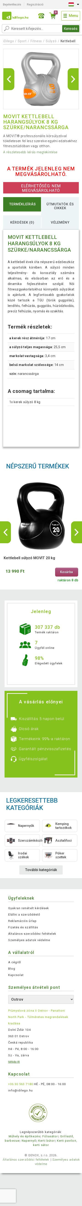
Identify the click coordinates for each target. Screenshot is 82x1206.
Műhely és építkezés (24, 1136)
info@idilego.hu (20, 1090)
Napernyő (29, 1140)
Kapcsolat (16, 975)
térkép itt (14, 1061)
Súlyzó (51, 41)
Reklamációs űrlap (22, 921)
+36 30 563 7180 (20, 1084)
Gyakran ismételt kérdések (28, 908)
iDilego (8, 41)
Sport (22, 41)
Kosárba (66, 572)
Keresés (70, 28)
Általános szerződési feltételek (32, 933)
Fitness (36, 41)
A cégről (14, 962)
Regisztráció (35, 4)
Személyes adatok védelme (29, 940)
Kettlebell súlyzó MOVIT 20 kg (29, 558)
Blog (11, 968)
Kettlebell (68, 41)
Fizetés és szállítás (23, 927)
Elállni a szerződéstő (24, 914)
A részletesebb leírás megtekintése (30, 152)
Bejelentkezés (12, 4)
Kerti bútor (46, 1140)
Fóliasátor (50, 1136)
